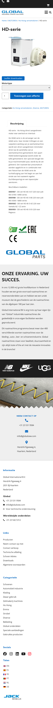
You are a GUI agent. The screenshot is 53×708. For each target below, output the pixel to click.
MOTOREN (12, 20)
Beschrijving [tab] (17, 123)
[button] (50, 12)
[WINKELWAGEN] (48, 5)
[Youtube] (23, 654)
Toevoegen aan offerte (27, 95)
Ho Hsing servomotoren (28, 20)
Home (4, 20)
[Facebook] (5, 654)
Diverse (36, 108)
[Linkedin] (17, 654)
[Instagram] (11, 654)
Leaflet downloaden (13, 78)
